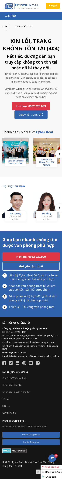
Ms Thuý (46, 213)
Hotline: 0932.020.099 (31, 106)
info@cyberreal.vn (18, 356)
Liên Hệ (6, 405)
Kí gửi (53, 5)
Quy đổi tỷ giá (9, 412)
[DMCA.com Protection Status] (14, 450)
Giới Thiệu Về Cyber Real (14, 378)
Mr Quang (15, 213)
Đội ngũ (13, 186)
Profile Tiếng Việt (30, 434)
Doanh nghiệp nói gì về (27, 132)
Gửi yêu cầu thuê (31, 266)
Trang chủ (20, 26)
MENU (11, 16)
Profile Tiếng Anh (31, 442)
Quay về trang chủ (31, 114)
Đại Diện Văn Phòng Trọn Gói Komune (46, 162)
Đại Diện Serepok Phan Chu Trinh (16, 162)
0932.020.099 (52, 467)
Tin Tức (5, 398)
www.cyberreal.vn (49, 356)
